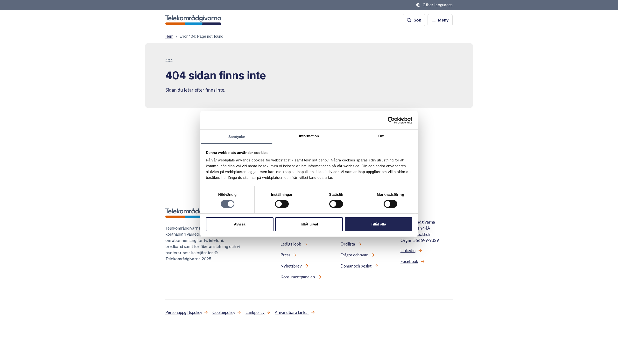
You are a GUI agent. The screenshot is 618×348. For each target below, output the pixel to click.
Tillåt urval (309, 224)
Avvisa (239, 224)
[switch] (282, 204)
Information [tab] (309, 136)
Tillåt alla (378, 224)
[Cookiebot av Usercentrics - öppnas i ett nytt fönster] (391, 120)
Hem (169, 36)
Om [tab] (381, 136)
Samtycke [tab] (236, 137)
